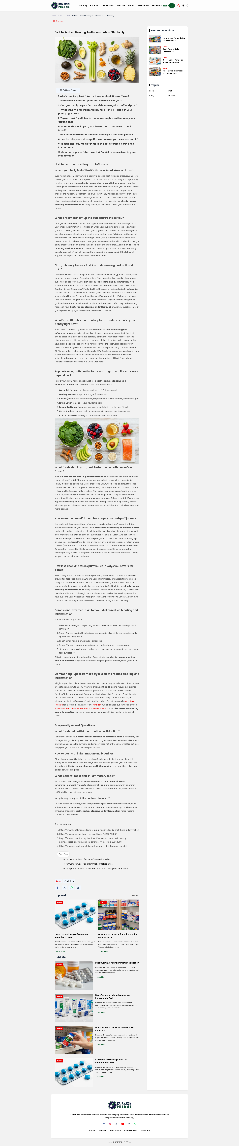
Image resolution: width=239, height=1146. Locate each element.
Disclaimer (145, 1130)
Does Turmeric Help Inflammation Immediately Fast (72, 936)
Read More (60, 951)
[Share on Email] (78, 887)
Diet (68, 16)
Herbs (131, 5)
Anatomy (83, 5)
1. (93, 96)
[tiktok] (129, 1124)
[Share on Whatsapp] (71, 887)
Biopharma (159, 5)
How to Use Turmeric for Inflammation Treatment (174, 39)
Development (143, 5)
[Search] (178, 5)
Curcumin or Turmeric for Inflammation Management (173, 61)
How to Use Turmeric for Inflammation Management (117, 936)
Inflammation (107, 5)
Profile (92, 1130)
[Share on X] (64, 887)
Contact (102, 1130)
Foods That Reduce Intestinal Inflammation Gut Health (81, 708)
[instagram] (110, 1124)
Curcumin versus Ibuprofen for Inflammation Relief (111, 1061)
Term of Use (115, 1130)
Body (151, 95)
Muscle (171, 95)
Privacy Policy (130, 1130)
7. (95, 134)
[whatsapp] (135, 1124)
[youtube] (122, 1124)
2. (89, 100)
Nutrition (94, 5)
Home (53, 16)
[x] (116, 1124)
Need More (135, 895)
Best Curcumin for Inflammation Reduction (117, 962)
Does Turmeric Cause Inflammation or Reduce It (114, 1029)
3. (97, 105)
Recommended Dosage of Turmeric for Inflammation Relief (174, 72)
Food (151, 90)
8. (98, 139)
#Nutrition (69, 881)
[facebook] (104, 1124)
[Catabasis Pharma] (60, 5)
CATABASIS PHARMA (123, 1142)
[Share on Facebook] (57, 887)
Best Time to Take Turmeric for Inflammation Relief (172, 50)
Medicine (121, 5)
